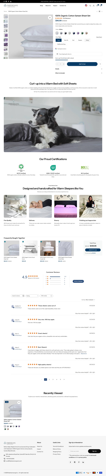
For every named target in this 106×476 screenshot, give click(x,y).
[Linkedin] (10, 1)
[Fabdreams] (11, 5)
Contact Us (40, 451)
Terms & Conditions (58, 446)
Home (5, 11)
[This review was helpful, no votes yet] (90, 313)
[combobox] (32, 296)
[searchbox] (16, 296)
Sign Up (94, 451)
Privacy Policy (57, 454)
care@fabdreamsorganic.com (14, 461)
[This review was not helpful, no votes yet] (93, 313)
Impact (39, 449)
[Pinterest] (8, 1)
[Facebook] (70, 462)
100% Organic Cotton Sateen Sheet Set (12, 420)
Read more (84, 353)
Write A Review (78, 281)
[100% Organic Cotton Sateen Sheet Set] (13, 409)
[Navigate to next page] (64, 379)
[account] (93, 5)
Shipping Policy (57, 451)
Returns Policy (57, 449)
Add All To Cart (93, 250)
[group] (30, 37)
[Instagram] (6, 1)
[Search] (90, 5)
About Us (39, 446)
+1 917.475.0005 (10, 458)
